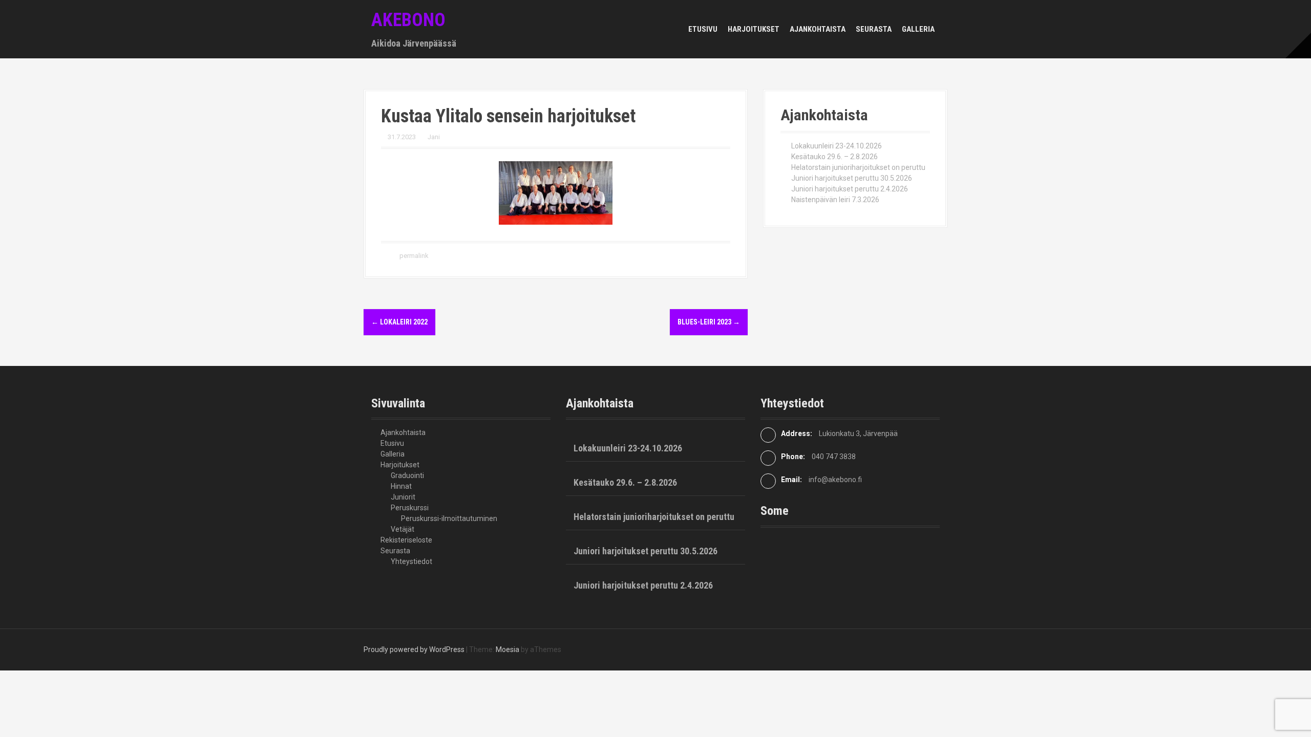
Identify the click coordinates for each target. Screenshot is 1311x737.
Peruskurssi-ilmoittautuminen (449, 518)
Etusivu (702, 29)
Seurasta (874, 29)
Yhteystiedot (411, 561)
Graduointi (407, 475)
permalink (413, 255)
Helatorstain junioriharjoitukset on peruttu (858, 167)
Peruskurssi (410, 508)
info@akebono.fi (835, 479)
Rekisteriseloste (406, 540)
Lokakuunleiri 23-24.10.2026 (836, 146)
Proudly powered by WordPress (414, 649)
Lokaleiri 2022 (399, 322)
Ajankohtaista (817, 29)
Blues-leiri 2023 (709, 322)
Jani (434, 137)
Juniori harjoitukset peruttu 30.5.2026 (851, 178)
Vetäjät (402, 529)
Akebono (408, 20)
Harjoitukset (753, 29)
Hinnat (401, 486)
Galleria (918, 29)
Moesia (507, 649)
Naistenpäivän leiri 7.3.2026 (835, 200)
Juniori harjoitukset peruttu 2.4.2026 (849, 189)
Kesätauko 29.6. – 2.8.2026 (834, 157)
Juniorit (403, 497)
